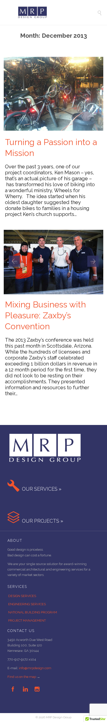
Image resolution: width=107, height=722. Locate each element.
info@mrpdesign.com (35, 668)
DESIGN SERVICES (22, 596)
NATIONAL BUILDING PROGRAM (32, 612)
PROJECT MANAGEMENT (27, 620)
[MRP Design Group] (57, 12)
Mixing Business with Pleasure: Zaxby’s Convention (45, 315)
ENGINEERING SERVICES (27, 604)
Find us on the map (21, 677)
